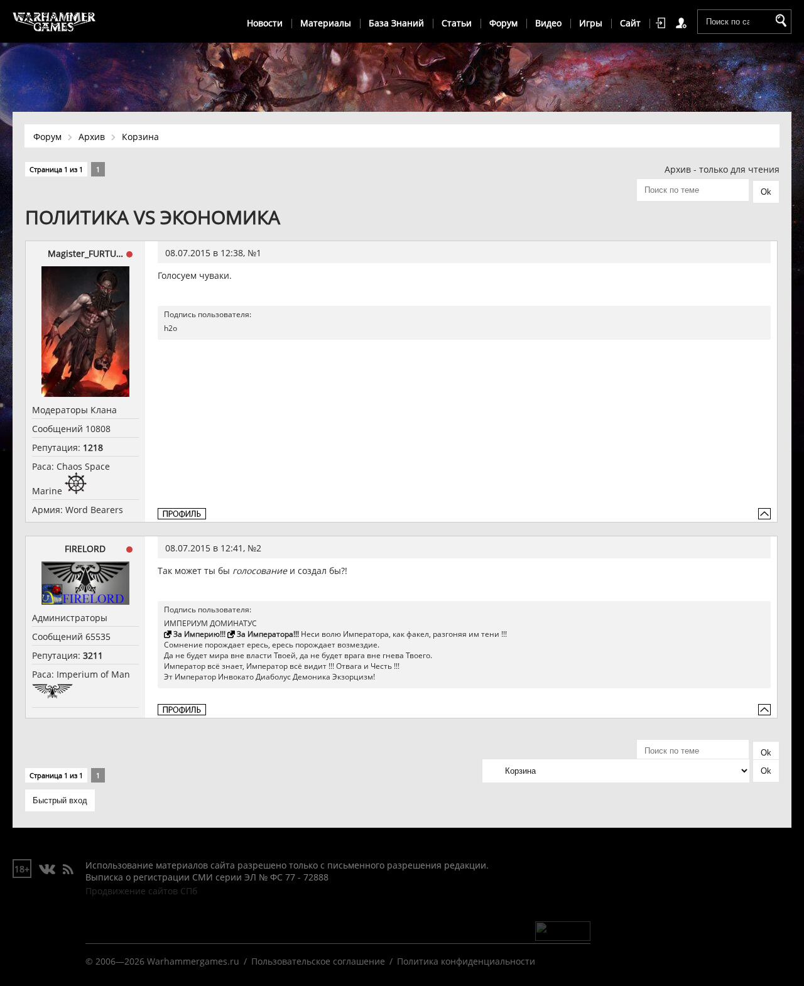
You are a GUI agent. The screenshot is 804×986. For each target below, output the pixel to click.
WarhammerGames (55, 22)
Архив (92, 137)
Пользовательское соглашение (318, 961)
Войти (663, 23)
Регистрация (683, 23)
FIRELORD (85, 549)
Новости (265, 23)
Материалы (325, 23)
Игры (590, 23)
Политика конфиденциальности (466, 961)
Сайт (630, 23)
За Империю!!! (199, 634)
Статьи (457, 23)
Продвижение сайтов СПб (141, 891)
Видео (548, 23)
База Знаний (396, 23)
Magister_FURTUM (85, 253)
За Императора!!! (268, 634)
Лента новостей (67, 869)
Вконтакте (47, 869)
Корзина (140, 137)
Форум (503, 23)
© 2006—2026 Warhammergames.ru (162, 961)
